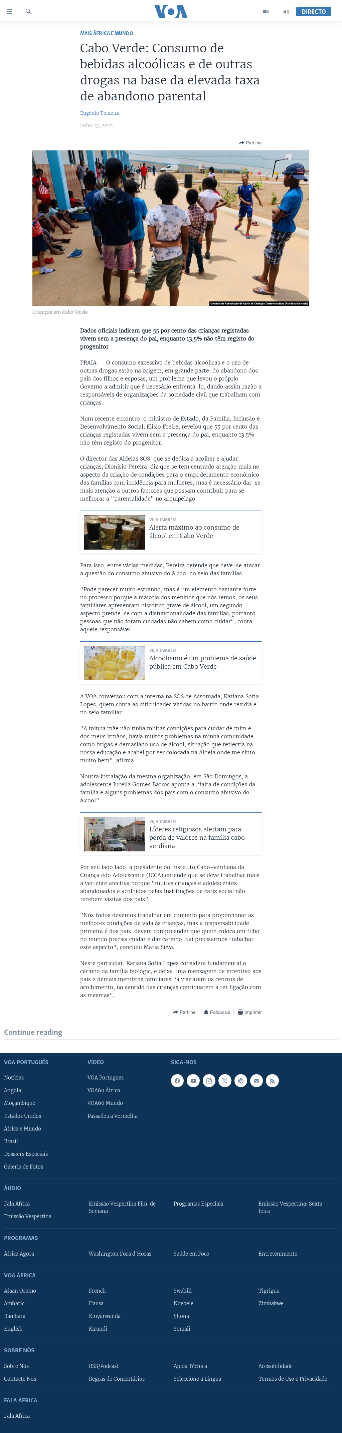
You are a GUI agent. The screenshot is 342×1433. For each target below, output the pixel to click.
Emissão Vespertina (27, 1217)
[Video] (266, 12)
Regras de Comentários (117, 1379)
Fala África (17, 1204)
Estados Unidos (22, 1116)
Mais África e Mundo (106, 33)
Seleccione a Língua (197, 1379)
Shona (181, 1316)
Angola (12, 1091)
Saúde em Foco (191, 1254)
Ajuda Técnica (190, 1366)
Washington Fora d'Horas (120, 1254)
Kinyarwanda (105, 1316)
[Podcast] (240, 1080)
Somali (182, 1329)
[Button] (250, 143)
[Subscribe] (256, 1080)
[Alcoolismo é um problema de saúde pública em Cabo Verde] (114, 663)
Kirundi (98, 1329)
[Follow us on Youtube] (193, 1080)
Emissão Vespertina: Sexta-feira (292, 1208)
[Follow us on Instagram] (209, 1080)
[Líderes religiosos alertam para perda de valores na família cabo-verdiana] (114, 834)
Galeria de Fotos (23, 1167)
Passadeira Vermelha (113, 1116)
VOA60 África (104, 1091)
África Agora (19, 1254)
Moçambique (19, 1104)
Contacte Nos (20, 1379)
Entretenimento (278, 1254)
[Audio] (286, 12)
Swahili (183, 1291)
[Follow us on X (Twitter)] (224, 1080)
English (13, 1329)
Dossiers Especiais (26, 1154)
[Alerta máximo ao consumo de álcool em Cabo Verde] (114, 532)
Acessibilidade (276, 1366)
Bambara (14, 1316)
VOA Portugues (106, 1078)
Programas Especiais (198, 1204)
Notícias (14, 1078)
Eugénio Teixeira (100, 113)
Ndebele (183, 1304)
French (97, 1291)
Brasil (11, 1142)
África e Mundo (22, 1129)
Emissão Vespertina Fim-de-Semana (124, 1208)
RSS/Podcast (104, 1366)
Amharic (14, 1304)
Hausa (96, 1304)
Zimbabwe (271, 1304)
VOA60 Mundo (105, 1104)
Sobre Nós (16, 1366)
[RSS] (272, 1080)
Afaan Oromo (20, 1291)
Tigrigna (269, 1291)
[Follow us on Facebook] (177, 1080)
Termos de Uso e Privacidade (293, 1379)
